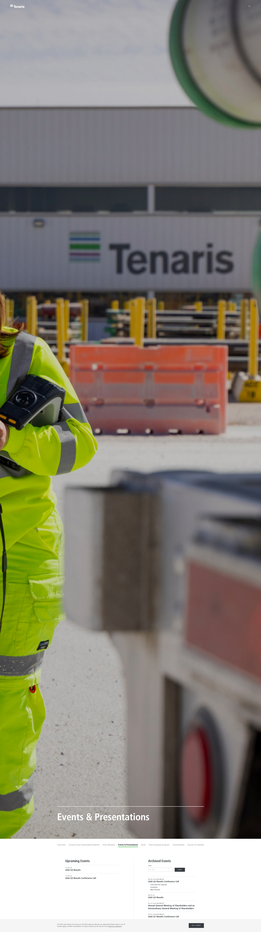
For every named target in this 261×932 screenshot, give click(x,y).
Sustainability (178, 845)
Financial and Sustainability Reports (84, 845)
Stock (143, 845)
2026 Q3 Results (73, 870)
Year (149, 865)
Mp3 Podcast (155, 890)
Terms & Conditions (115, 926)
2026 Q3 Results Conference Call (80, 878)
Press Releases (109, 845)
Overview (61, 845)
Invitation (154, 887)
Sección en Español (195, 845)
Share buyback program (159, 845)
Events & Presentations (128, 845)
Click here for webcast (158, 885)
